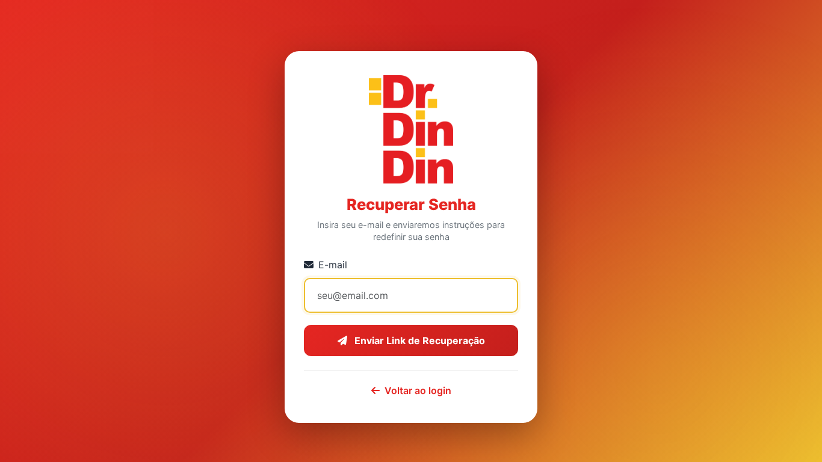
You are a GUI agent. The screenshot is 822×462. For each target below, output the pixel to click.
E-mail (332, 265)
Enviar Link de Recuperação (418, 340)
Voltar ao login (418, 390)
